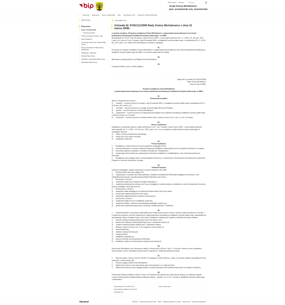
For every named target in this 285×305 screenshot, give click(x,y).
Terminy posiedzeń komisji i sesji (92, 36)
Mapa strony (172, 2)
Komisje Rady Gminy (88, 56)
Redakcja (135, 302)
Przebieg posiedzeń (89, 33)
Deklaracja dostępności (199, 302)
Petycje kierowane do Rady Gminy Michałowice (92, 49)
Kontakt (181, 2)
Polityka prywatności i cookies (172, 302)
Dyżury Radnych (86, 39)
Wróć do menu (85, 20)
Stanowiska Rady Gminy (89, 62)
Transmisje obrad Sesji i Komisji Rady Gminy (93, 43)
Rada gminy (86, 26)
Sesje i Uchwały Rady (88, 30)
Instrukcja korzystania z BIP (147, 302)
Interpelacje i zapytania (88, 53)
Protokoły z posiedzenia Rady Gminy (93, 59)
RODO (160, 302)
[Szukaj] (206, 2)
